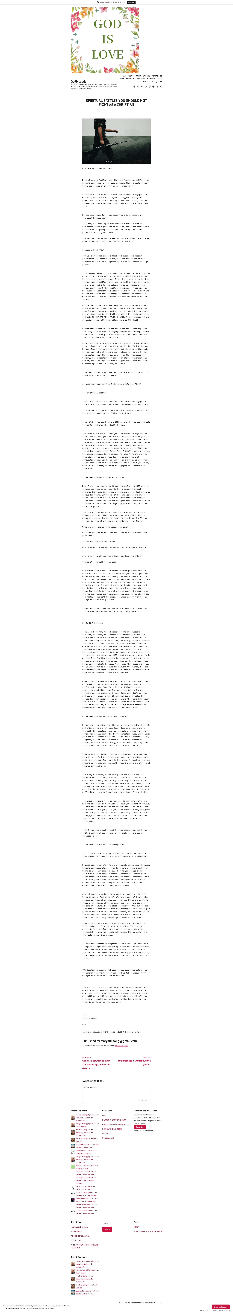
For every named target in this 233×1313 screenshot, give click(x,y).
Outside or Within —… (84, 1186)
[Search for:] (116, 1223)
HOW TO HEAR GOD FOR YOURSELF (148, 76)
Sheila (78, 1165)
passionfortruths (83, 1144)
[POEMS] (138, 86)
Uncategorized (108, 1138)
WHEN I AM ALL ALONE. (80, 1236)
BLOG (160, 78)
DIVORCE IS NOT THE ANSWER (145, 78)
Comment (144, 1100)
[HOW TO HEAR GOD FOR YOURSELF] (142, 86)
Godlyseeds (78, 81)
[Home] (134, 86)
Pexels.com (124, 162)
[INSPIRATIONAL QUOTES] (160, 86)
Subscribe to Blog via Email (146, 1110)
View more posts (121, 1045)
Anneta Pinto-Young (84, 1198)
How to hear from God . (85, 1174)
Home (124, 76)
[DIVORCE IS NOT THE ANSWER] (153, 86)
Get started (131, 2)
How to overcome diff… (85, 1204)
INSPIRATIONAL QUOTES (152, 81)
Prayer (139, 1032)
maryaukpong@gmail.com (93, 1032)
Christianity (129, 1032)
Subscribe (140, 1127)
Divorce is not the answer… (86, 1195)
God (135, 1032)
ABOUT (122, 78)
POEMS (131, 76)
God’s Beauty (81, 1126)
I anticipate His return (79, 1227)
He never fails (76, 1231)
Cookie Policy (49, 1308)
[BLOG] (157, 86)
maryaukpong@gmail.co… (86, 1115)
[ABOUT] (146, 86)
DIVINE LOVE (76, 1240)
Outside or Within (83, 1189)
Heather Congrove (83, 1129)
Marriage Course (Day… (85, 1171)
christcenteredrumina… (85, 1192)
